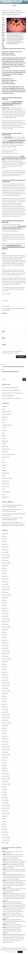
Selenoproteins (5, 483)
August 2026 (5, 533)
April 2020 (4, 736)
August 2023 (5, 629)
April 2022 (4, 672)
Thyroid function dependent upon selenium (12, 505)
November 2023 (6, 621)
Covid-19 (4, 427)
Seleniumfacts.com (12, 2)
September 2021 (6, 690)
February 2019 (5, 773)
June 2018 (4, 789)
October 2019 (5, 752)
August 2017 (5, 816)
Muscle (3, 467)
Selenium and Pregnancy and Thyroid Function (12, 393)
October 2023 (5, 624)
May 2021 (4, 701)
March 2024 (5, 611)
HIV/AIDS (4, 443)
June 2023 (4, 635)
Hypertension (5, 446)
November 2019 (5, 749)
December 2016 (5, 837)
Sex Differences (5, 486)
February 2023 (5, 645)
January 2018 (5, 802)
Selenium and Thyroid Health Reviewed (11, 390)
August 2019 (5, 757)
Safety (3, 475)
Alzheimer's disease (6, 411)
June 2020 (4, 730)
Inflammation (5, 451)
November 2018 (5, 778)
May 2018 (4, 792)
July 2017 (4, 818)
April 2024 (4, 608)
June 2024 (4, 603)
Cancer (3, 422)
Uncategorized (5, 497)
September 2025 (6, 563)
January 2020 (5, 744)
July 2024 (4, 600)
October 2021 (5, 688)
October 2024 (5, 592)
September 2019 (6, 754)
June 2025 (4, 571)
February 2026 (5, 549)
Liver (3, 459)
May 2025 (4, 573)
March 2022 (4, 675)
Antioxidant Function (7, 414)
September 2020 (6, 722)
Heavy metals (5, 441)
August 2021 (5, 693)
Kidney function (5, 457)
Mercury (4, 462)
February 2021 (5, 709)
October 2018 (5, 781)
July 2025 (4, 568)
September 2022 (6, 658)
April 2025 (4, 576)
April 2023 (4, 640)
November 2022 (5, 653)
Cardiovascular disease (7, 425)
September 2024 (6, 595)
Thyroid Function (6, 491)
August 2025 (5, 565)
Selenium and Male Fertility (8, 395)
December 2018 (5, 776)
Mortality (4, 465)
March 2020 (5, 738)
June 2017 (4, 821)
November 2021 (5, 685)
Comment (4, 313)
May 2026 (4, 541)
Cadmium (4, 419)
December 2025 (6, 555)
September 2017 (6, 813)
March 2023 (5, 643)
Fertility (6, 300)
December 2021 (5, 682)
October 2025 (5, 560)
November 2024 (6, 589)
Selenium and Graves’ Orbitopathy (10, 387)
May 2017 (4, 824)
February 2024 (5, 613)
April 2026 (4, 544)
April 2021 (4, 704)
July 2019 (4, 760)
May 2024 (4, 605)
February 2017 (5, 832)
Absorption (4, 406)
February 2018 (5, 800)
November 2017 (5, 808)
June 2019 (4, 762)
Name (3, 331)
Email (3, 338)
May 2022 (4, 669)
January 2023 (5, 648)
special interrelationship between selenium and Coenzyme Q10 (14, 158)
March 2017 (4, 829)
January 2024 (5, 616)
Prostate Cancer (6, 473)
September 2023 (6, 627)
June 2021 (4, 698)
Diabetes (4, 435)
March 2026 (5, 547)
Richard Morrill (17, 10)
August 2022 (5, 661)
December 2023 (6, 619)
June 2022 (4, 666)
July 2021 (4, 696)
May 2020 (4, 733)
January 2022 (5, 680)
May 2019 (4, 765)
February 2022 (5, 677)
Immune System (6, 449)
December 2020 (6, 714)
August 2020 (5, 725)
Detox (3, 433)
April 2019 (4, 768)
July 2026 (4, 536)
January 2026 (5, 552)
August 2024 (5, 597)
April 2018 (4, 794)
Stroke (3, 489)
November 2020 (6, 717)
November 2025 (6, 557)
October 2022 (5, 656)
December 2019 (5, 746)
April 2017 (4, 826)
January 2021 (5, 712)
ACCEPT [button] (20, 951)
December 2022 (5, 651)
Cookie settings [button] (12, 951)
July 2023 (4, 632)
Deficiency (4, 430)
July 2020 (4, 728)
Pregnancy (4, 470)
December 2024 (6, 587)
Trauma (3, 494)
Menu (14, 5)
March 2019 (4, 770)
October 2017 (5, 810)
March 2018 (4, 797)
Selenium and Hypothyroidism (9, 506)
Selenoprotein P (5, 481)
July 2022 (4, 664)
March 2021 (4, 706)
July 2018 (4, 786)
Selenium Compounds (7, 478)
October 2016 (5, 842)
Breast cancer (5, 417)
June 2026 (4, 539)
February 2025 (5, 581)
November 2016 (5, 840)
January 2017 (5, 834)
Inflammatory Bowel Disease (8, 454)
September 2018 (6, 784)
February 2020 (5, 741)
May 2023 (4, 637)
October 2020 (5, 720)
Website (4, 344)
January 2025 (5, 584)
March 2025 (5, 579)
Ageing (3, 409)
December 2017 (5, 805)
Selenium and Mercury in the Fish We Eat (11, 398)
